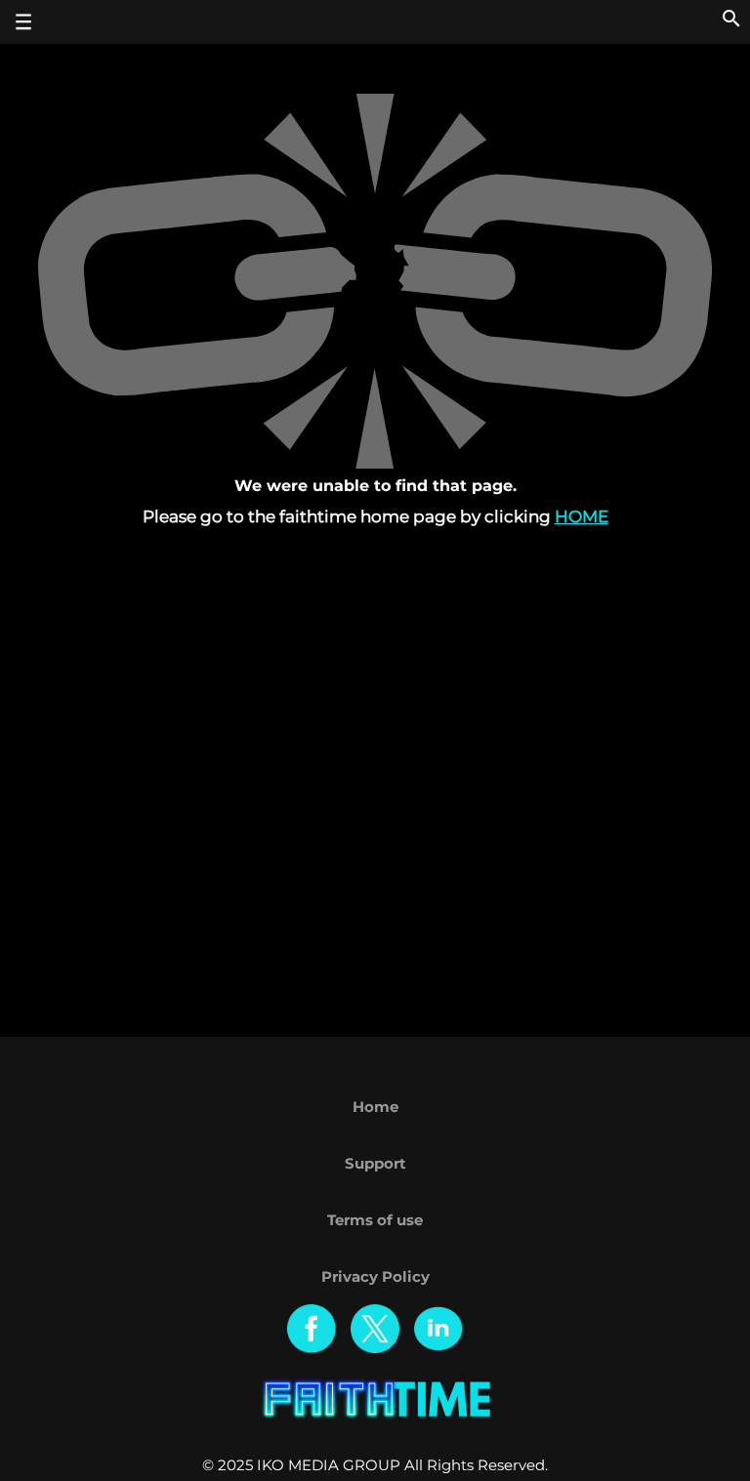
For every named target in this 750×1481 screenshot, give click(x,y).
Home (581, 516)
